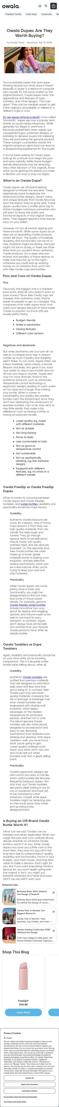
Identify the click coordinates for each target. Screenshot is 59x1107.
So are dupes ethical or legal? (21, 117)
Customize (46, 14)
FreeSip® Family (13, 14)
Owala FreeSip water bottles (28, 604)
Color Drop (31, 14)
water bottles (29, 504)
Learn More (23, 1012)
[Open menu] (40, 6)
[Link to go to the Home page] (11, 6)
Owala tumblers (33, 677)
